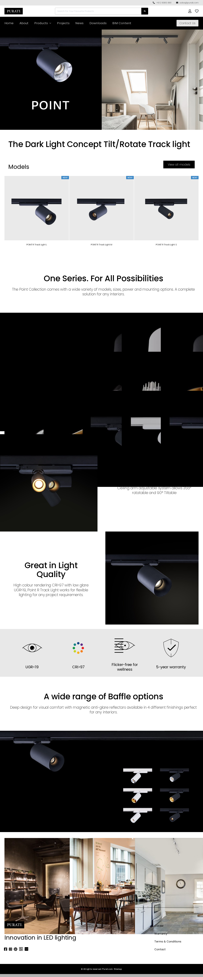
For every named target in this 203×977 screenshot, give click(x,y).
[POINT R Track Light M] (101, 208)
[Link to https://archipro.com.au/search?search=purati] (21, 949)
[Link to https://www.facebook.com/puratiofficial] (5, 949)
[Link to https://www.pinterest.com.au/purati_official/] (15, 949)
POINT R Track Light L (36, 244)
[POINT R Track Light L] (36, 208)
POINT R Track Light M (101, 244)
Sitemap (118, 969)
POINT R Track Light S (166, 244)
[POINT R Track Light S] (166, 208)
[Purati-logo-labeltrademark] (13, 8)
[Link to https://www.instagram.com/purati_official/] (10, 949)
